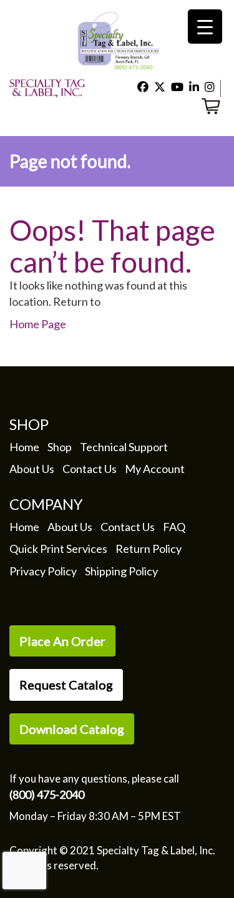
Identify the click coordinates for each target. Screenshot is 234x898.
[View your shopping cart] (213, 104)
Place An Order (62, 640)
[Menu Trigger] (205, 26)
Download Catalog (71, 728)
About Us (31, 469)
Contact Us (89, 469)
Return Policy (148, 548)
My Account (155, 469)
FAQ (174, 527)
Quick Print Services (58, 548)
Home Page (37, 324)
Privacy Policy (43, 571)
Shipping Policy (121, 571)
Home (24, 447)
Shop (59, 447)
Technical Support (124, 447)
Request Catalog (66, 684)
